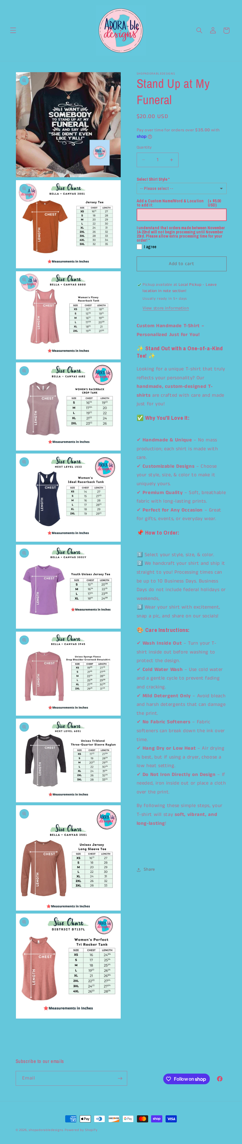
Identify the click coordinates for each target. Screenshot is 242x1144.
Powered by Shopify (81, 1130)
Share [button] (149, 869)
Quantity (144, 147)
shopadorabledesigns (46, 1130)
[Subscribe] (120, 1078)
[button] (13, 30)
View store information (166, 308)
